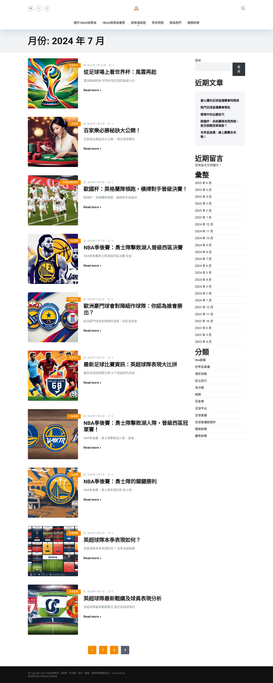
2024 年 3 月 (203, 286)
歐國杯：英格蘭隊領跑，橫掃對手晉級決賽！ (136, 189)
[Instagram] (47, 8)
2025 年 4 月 (203, 197)
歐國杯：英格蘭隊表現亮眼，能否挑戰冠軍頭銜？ (220, 123)
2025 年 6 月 (203, 183)
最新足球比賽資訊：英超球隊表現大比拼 (130, 365)
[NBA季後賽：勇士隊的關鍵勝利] (53, 493)
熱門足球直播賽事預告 (215, 107)
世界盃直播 (202, 367)
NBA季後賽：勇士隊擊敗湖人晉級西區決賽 (133, 248)
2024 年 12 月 (204, 224)
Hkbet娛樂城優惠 (113, 23)
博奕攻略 (201, 374)
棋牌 (198, 394)
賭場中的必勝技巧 (212, 114)
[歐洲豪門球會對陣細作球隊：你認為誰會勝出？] (53, 317)
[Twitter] (39, 8)
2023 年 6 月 (203, 328)
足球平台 (73, 65)
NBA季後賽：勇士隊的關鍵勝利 (120, 482)
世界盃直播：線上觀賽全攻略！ (218, 135)
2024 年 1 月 (203, 300)
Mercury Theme (49, 676)
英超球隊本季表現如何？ (112, 540)
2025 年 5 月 (203, 190)
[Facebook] (30, 8)
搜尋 (198, 60)
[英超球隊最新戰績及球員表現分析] (53, 610)
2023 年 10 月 (204, 321)
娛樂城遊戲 (138, 23)
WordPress (33, 676)
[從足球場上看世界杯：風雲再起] (53, 83)
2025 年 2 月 (203, 210)
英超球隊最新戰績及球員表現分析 (123, 599)
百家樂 (74, 124)
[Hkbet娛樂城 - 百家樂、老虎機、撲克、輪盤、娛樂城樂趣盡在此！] (136, 8)
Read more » (92, 90)
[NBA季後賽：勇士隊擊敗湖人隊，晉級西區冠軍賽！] (53, 434)
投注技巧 (201, 381)
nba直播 (74, 241)
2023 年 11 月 (204, 314)
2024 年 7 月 (203, 259)
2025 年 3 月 (203, 203)
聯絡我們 (175, 23)
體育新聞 (201, 436)
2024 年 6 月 (203, 266)
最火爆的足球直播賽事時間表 (220, 100)
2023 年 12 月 (204, 307)
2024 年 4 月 (203, 280)
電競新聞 (201, 429)
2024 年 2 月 (203, 293)
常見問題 (158, 23)
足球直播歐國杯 (70, 182)
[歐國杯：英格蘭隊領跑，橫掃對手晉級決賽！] (53, 200)
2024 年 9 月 (203, 245)
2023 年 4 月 (203, 342)
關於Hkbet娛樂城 (85, 23)
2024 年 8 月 (203, 252)
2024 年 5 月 (203, 272)
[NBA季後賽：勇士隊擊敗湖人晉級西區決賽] (53, 259)
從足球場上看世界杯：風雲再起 (120, 72)
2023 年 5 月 (203, 335)
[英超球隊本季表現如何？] (53, 551)
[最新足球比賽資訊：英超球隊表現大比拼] (53, 376)
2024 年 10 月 (204, 238)
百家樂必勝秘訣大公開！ (112, 131)
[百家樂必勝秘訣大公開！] (53, 142)
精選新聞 (193, 23)
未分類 (199, 387)
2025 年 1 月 (203, 217)
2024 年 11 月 (204, 231)
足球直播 (73, 533)
